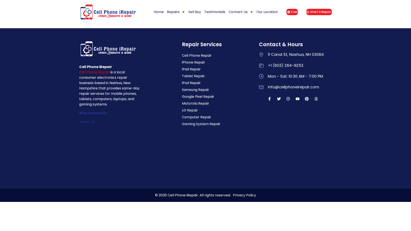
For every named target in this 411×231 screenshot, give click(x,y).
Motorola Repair (195, 103)
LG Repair (190, 110)
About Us (86, 121)
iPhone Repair (193, 62)
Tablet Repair (193, 76)
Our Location (267, 11)
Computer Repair (196, 117)
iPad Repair (191, 69)
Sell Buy (194, 11)
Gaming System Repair (201, 123)
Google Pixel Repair (198, 96)
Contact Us (238, 11)
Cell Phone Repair (197, 55)
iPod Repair (191, 82)
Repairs (173, 11)
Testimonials (214, 11)
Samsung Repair (195, 89)
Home (159, 11)
